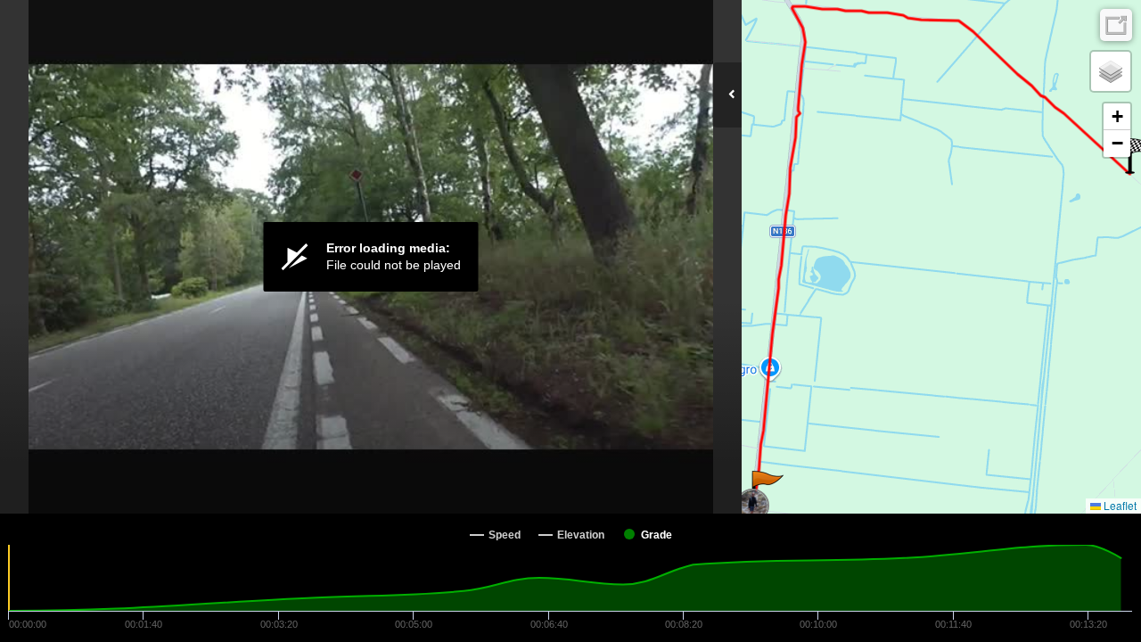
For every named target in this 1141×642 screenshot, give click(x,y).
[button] (766, 488)
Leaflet (1119, 505)
